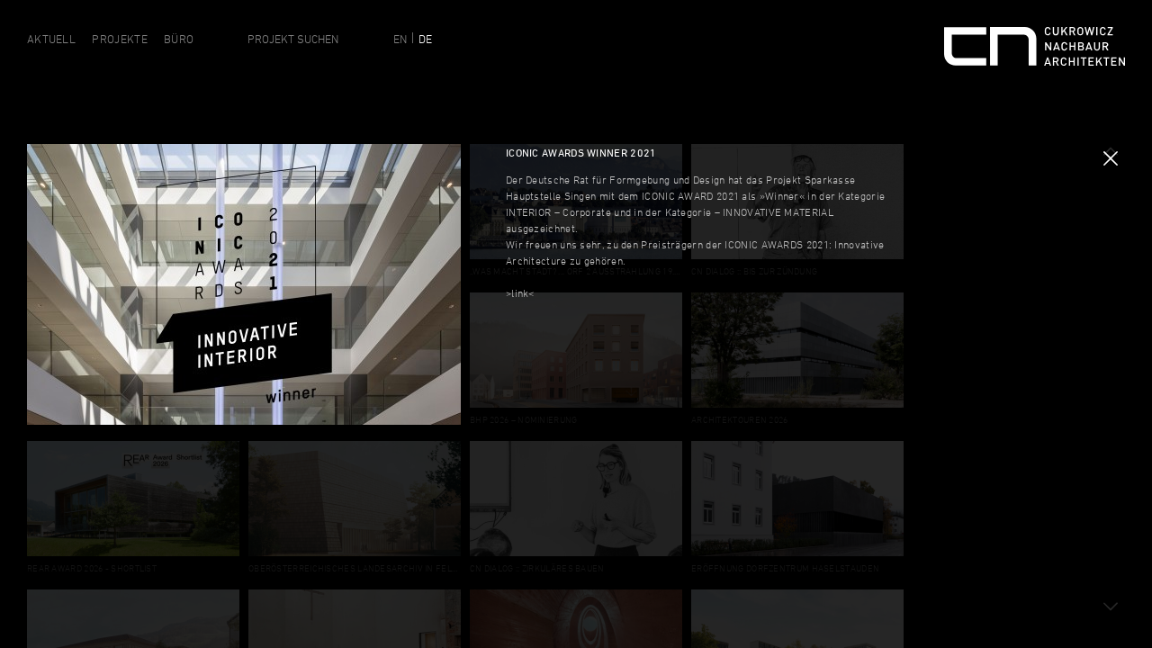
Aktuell (51, 39)
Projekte (119, 39)
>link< (520, 292)
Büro (179, 39)
